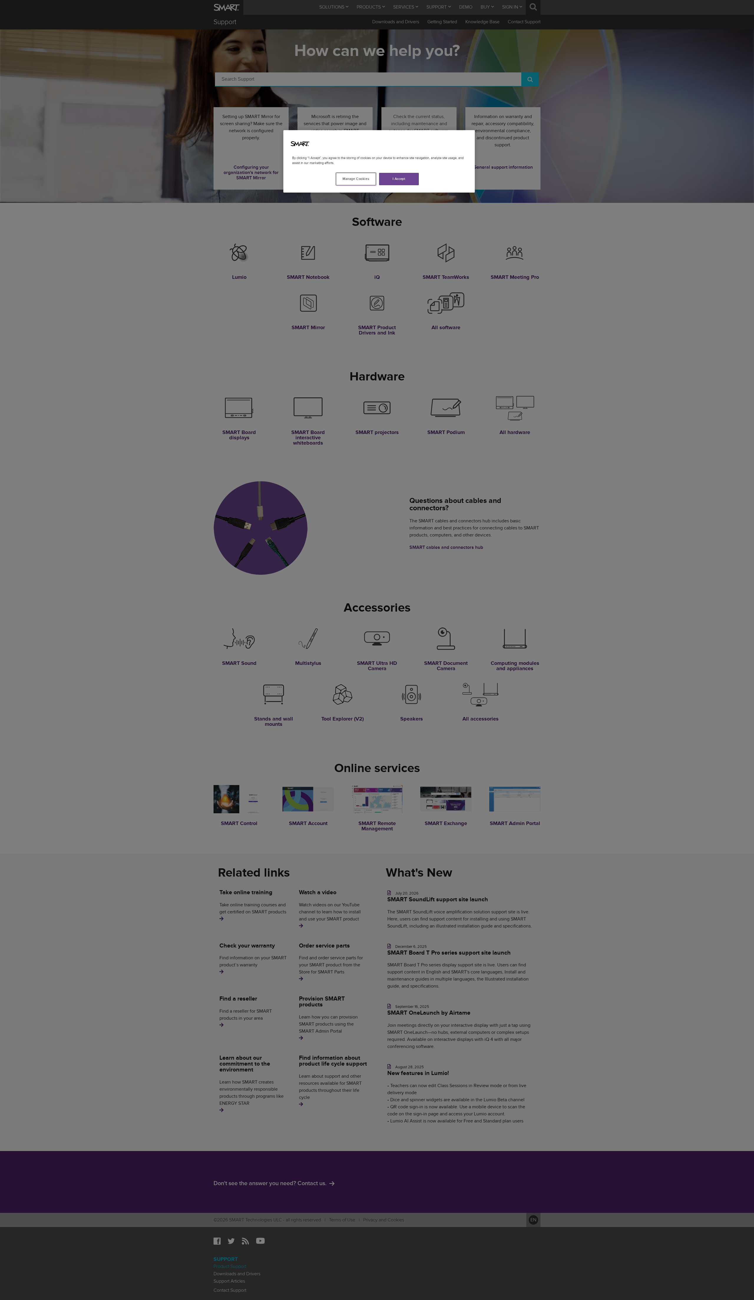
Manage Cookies (356, 179)
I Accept (399, 179)
